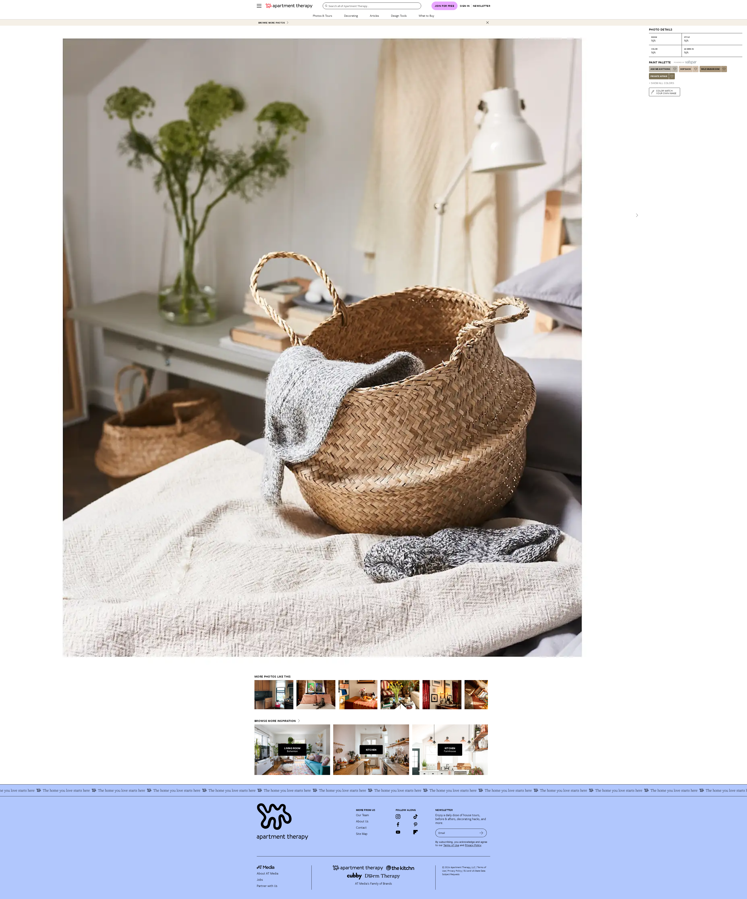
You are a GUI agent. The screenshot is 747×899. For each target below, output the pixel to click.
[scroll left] (257, 695)
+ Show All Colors (661, 83)
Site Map (361, 833)
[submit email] (481, 833)
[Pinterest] (415, 824)
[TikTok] (415, 816)
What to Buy (426, 15)
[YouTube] (398, 832)
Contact (361, 827)
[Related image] (273, 694)
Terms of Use (451, 845)
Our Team (362, 815)
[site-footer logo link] (265, 868)
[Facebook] (398, 824)
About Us (362, 821)
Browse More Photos (271, 22)
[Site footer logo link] (304, 820)
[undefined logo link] (289, 5)
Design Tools (399, 15)
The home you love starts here (719, 790)
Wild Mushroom (710, 69)
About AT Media (267, 873)
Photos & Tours (322, 15)
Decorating (351, 15)
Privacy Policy (473, 845)
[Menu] (259, 5)
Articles (374, 15)
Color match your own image (666, 92)
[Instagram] (398, 816)
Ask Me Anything (660, 69)
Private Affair (659, 76)
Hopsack (685, 69)
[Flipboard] (415, 832)
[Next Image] (637, 215)
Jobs (260, 879)
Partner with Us (267, 885)
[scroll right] (485, 695)
